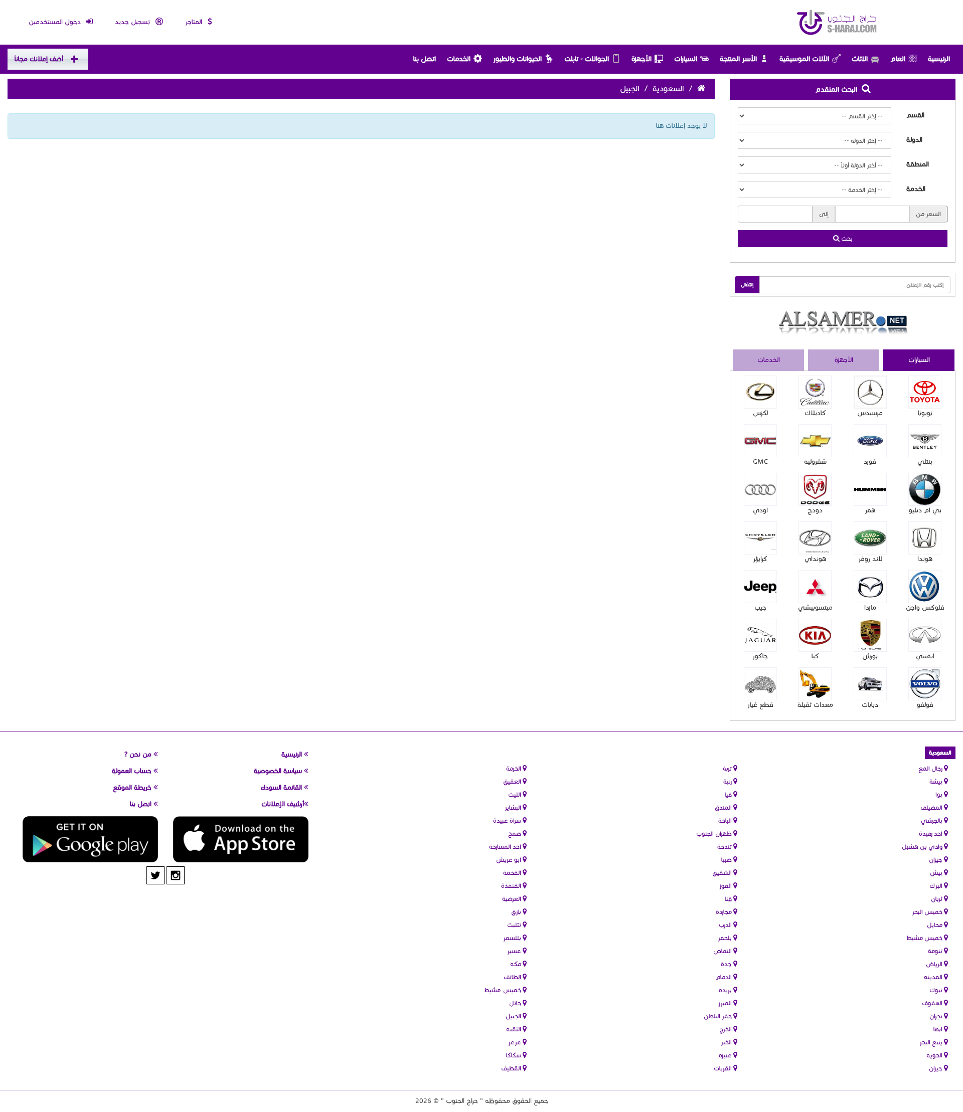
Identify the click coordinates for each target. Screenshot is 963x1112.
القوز (726, 885)
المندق (724, 807)
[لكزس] (760, 392)
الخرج (726, 1029)
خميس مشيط (925, 938)
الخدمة (915, 189)
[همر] (870, 489)
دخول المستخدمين (56, 22)
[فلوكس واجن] (924, 586)
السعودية (668, 88)
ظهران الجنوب (714, 833)
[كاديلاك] (815, 392)
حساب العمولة (132, 771)
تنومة (936, 951)
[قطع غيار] (760, 683)
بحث (846, 238)
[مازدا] (870, 586)
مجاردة (724, 911)
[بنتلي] (924, 440)
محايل (935, 925)
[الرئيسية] (837, 22)
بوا (939, 794)
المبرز (725, 1003)
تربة (728, 768)
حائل (516, 1003)
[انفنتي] (924, 635)
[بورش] (870, 635)
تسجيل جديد (133, 22)
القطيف (512, 1068)
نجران (936, 1016)
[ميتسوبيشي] (815, 586)
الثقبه (514, 1029)
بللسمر (513, 938)
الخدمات (458, 59)
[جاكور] (760, 635)
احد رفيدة (931, 833)
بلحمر (725, 938)
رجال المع (931, 768)
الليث (515, 794)
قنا (729, 898)
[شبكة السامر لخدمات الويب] (843, 323)
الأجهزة (641, 59)
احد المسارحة (506, 846)
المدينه (934, 977)
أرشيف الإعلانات (282, 804)
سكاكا (514, 1055)
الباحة (725, 820)
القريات (723, 1068)
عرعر (515, 1042)
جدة (727, 964)
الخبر (727, 1042)
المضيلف (932, 807)
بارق (517, 911)
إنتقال (747, 284)
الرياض (935, 964)
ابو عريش (509, 859)
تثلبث (515, 925)
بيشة (936, 781)
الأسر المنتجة (738, 59)
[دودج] (815, 489)
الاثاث (860, 59)
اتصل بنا (424, 59)
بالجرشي (932, 820)
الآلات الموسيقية (804, 59)
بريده (726, 990)
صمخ (515, 833)
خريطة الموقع (133, 788)
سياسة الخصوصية (279, 771)
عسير (515, 951)
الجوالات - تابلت (586, 59)
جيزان (936, 859)
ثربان (937, 898)
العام (897, 59)
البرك (936, 885)
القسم (915, 115)
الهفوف (933, 1003)
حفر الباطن (718, 1016)
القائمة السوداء (282, 788)
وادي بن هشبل (923, 846)
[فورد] (870, 440)
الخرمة (514, 768)
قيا (729, 794)
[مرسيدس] (870, 392)
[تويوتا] (924, 392)
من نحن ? (138, 755)
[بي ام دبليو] (924, 489)
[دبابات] (870, 683)
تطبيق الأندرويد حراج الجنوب (90, 839)
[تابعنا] (175, 875)
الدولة (914, 140)
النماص (723, 951)
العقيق (513, 781)
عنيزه (726, 1055)
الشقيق (722, 872)
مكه (516, 964)
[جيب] (760, 586)
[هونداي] (815, 537)
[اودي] (760, 489)
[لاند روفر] (870, 537)
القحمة (513, 872)
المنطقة (917, 164)
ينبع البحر (931, 1042)
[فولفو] (924, 683)
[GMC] (760, 440)
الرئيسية (939, 59)
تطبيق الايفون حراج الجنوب (240, 839)
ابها (938, 1029)
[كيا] (815, 635)
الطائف (513, 977)
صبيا (727, 859)
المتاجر (194, 22)
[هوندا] (924, 537)
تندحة (725, 846)
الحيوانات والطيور (517, 59)
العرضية (512, 898)
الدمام (724, 977)
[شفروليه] (815, 440)
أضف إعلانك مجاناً (39, 59)
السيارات (685, 59)
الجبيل (514, 1016)
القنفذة (512, 885)
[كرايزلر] (760, 537)
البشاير (514, 807)
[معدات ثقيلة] (815, 683)
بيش (937, 872)
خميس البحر (928, 911)
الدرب (726, 925)
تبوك (936, 990)
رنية (728, 781)
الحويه (935, 1055)
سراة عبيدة (508, 820)
